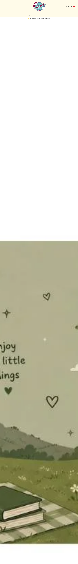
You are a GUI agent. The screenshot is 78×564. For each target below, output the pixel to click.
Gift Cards (64, 15)
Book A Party (50, 15)
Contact (58, 15)
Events (35, 15)
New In (12, 15)
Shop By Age (27, 15)
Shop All (19, 15)
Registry (41, 15)
